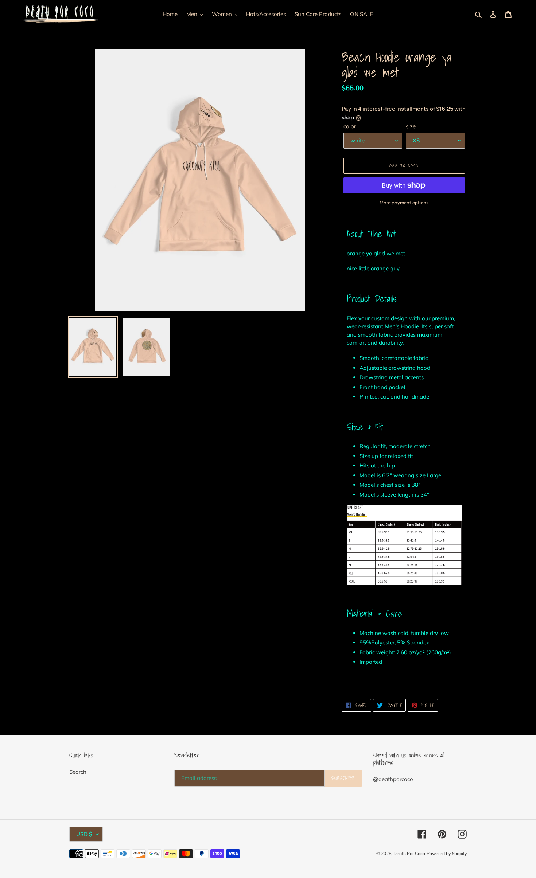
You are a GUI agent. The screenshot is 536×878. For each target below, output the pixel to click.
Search (77, 771)
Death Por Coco (409, 853)
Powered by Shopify (447, 853)
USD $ (84, 834)
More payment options (404, 202)
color (349, 126)
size (411, 126)
